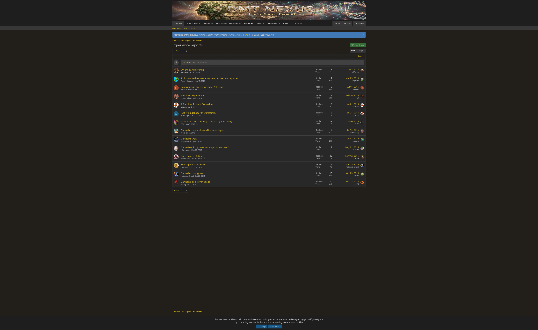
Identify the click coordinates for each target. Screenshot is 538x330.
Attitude (248, 23)
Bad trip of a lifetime (192, 156)
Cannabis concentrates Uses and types (202, 130)
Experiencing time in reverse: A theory (202, 87)
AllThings (355, 72)
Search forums (189, 28)
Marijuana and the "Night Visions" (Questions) (206, 121)
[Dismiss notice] (363, 34)
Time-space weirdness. (193, 164)
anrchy (183, 184)
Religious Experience (192, 95)
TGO (182, 124)
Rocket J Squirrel (187, 81)
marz (183, 133)
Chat (285, 23)
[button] (200, 23)
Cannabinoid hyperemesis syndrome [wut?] (205, 147)
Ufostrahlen (185, 150)
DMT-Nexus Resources (227, 23)
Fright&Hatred (186, 141)
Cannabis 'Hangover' (192, 173)
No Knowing (354, 132)
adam (356, 175)
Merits (296, 23)
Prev (177, 51)
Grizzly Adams (186, 98)
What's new (192, 23)
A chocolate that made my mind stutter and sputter (209, 78)
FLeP (357, 124)
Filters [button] (359, 56)
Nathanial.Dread (352, 167)
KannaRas (185, 72)
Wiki (259, 23)
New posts (176, 28)
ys (358, 98)
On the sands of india (193, 69)
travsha (356, 141)
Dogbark (355, 80)
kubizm (356, 149)
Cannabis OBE (189, 138)
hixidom (184, 90)
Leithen (184, 107)
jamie (356, 158)
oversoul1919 (186, 167)
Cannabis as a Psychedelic (195, 181)
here (245, 34)
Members (272, 23)
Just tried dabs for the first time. (198, 112)
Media (207, 23)
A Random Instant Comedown (197, 104)
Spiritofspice (186, 115)
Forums (178, 23)
